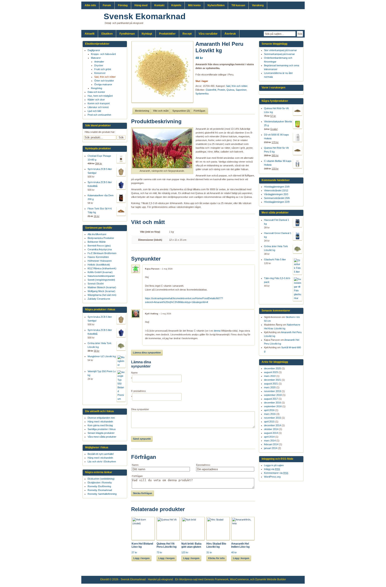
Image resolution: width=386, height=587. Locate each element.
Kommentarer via (276, 473)
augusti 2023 (271, 372)
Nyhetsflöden (216, 5)
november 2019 (272, 391)
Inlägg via (272, 469)
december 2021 (272, 379)
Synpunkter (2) (181, 110)
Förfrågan (199, 110)
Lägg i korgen (141, 558)
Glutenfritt (211, 89)
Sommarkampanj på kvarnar (279, 54)
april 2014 (269, 436)
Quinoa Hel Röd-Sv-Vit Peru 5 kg (276, 149)
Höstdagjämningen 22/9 (277, 202)
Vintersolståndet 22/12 (276, 190)
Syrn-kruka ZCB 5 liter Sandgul (100, 171)
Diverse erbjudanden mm (101, 417)
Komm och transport (99, 103)
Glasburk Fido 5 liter (275, 259)
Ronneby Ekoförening (99, 486)
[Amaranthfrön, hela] (161, 72)
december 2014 (272, 425)
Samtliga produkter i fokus (102, 429)
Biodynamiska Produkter (101, 238)
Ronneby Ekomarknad (100, 490)
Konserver (100, 73)
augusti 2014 (271, 433)
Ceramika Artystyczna (100, 249)
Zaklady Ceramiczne (99, 298)
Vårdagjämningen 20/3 (276, 194)
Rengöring (96, 88)
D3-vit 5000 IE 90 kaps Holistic (276, 136)
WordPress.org (272, 476)
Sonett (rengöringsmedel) (101, 279)
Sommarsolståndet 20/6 (277, 198)
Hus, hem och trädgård (100, 95)
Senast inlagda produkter (101, 433)
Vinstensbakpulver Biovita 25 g (278, 123)
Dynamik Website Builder (270, 579)
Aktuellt (89, 33)
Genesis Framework (216, 579)
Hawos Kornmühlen (98, 257)
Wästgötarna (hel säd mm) (102, 295)
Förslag (123, 5)
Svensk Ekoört (96, 283)
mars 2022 (270, 376)
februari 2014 (271, 444)
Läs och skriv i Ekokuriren (102, 461)
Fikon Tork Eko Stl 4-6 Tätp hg (100, 210)
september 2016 (273, 406)
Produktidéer (167, 33)
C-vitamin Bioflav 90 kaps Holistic (278, 163)
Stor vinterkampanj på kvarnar (280, 50)
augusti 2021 (271, 383)
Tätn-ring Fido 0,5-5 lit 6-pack (277, 280)
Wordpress (185, 579)
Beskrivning (142, 110)
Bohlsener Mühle (97, 241)
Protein (221, 89)
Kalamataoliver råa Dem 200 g (100, 197)
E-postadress (138, 391)
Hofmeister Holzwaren (100, 260)
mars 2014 (270, 440)
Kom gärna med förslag (100, 425)
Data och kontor (96, 92)
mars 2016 (270, 414)
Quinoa (230, 89)
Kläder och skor (96, 99)
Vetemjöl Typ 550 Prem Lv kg (102, 373)
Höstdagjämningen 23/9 (277, 186)
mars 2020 (270, 387)
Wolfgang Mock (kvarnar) (101, 291)
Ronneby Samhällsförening (102, 494)
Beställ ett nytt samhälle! (101, 454)
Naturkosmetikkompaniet (101, 276)
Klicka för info (216, 558)
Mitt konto (194, 5)
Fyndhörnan (127, 33)
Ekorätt (104, 579)
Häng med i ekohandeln (100, 421)
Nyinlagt (147, 33)
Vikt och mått (161, 110)
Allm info (90, 5)
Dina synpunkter (140, 409)
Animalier (99, 61)
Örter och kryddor (104, 80)
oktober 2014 (271, 429)
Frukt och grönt (102, 69)
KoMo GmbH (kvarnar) (100, 272)
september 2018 (273, 395)
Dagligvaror (94, 50)
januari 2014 (270, 448)
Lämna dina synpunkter (147, 352)
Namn (134, 372)
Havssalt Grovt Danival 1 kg (277, 235)
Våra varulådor (208, 33)
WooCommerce (239, 579)
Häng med (140, 5)
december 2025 (272, 368)
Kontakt (159, 5)
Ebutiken (107, 33)
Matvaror (96, 57)
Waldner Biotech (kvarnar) (102, 287)
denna (217, 330)
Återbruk (230, 33)
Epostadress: (203, 465)
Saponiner (241, 89)
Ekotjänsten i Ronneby (100, 482)
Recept (187, 33)
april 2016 (269, 410)
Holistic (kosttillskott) (99, 264)
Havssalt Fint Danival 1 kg (276, 222)
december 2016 (272, 402)
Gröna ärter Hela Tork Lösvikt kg (276, 248)
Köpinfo (176, 5)
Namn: (135, 465)
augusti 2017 (271, 398)
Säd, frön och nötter (236, 86)
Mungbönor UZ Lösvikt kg (102, 356)
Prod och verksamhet (99, 114)
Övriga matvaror (103, 84)
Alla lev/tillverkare (97, 234)
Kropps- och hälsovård (103, 54)
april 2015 (269, 421)
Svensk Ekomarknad (145, 16)
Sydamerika (201, 93)
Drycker (98, 65)
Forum (107, 5)
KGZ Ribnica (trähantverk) (102, 268)
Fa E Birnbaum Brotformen (102, 253)
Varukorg (258, 5)
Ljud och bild (94, 111)
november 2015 (272, 417)
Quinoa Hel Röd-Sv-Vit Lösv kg (276, 110)
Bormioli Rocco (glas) (99, 245)
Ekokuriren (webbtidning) (101, 478)
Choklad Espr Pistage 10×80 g (99, 158)
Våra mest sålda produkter (102, 436)
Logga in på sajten (274, 465)
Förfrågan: (137, 476)
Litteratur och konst (98, 107)
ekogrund (167, 579)
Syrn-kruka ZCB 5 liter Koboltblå (100, 184)
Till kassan (238, 5)
